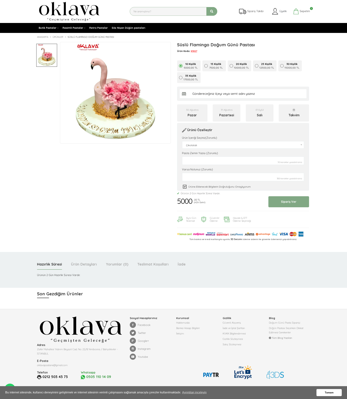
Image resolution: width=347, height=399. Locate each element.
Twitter (142, 333)
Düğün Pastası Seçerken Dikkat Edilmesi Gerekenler (286, 330)
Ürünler (58, 36)
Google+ (143, 341)
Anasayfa (42, 36)
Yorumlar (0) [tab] (117, 264)
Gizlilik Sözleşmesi (233, 339)
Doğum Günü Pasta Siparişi (284, 322)
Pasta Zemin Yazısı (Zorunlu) (200, 153)
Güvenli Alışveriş (232, 322)
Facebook (144, 325)
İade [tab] (182, 264)
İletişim (180, 333)
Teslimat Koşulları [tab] (153, 264)
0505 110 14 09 (98, 377)
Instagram (144, 349)
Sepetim (304, 11)
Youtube (143, 356)
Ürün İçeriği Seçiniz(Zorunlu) (199, 137)
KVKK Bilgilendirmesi (234, 333)
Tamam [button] (329, 392)
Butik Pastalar (47, 27)
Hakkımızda (183, 322)
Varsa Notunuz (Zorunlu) (197, 169)
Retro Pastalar (98, 27)
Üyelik (283, 11)
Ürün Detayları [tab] (84, 264)
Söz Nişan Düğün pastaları (128, 27)
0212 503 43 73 (55, 377)
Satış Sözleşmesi (232, 344)
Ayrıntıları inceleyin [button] (194, 392)
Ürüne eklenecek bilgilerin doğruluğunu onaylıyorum (219, 186)
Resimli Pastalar (73, 27)
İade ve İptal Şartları (234, 328)
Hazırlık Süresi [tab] (49, 264)
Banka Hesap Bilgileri (188, 328)
